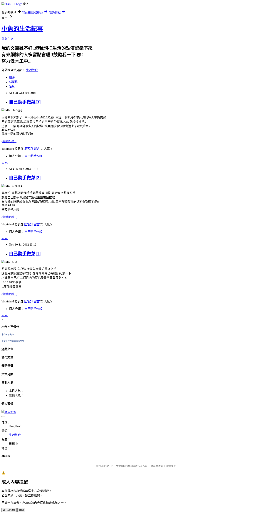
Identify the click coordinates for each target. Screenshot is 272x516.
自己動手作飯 (33, 156)
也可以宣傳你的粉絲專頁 (12, 341)
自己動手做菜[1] (25, 253)
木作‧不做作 (7, 334)
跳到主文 (7, 38)
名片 (12, 86)
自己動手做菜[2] (25, 177)
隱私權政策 (157, 466)
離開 (21, 510)
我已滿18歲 (9, 510)
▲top (4, 162)
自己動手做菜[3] (25, 102)
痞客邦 (28, 148)
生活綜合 (32, 70)
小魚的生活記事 (22, 28)
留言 (37, 148)
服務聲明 (171, 466)
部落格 (13, 82)
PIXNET (108, 466)
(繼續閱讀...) (9, 141)
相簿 (12, 77)
